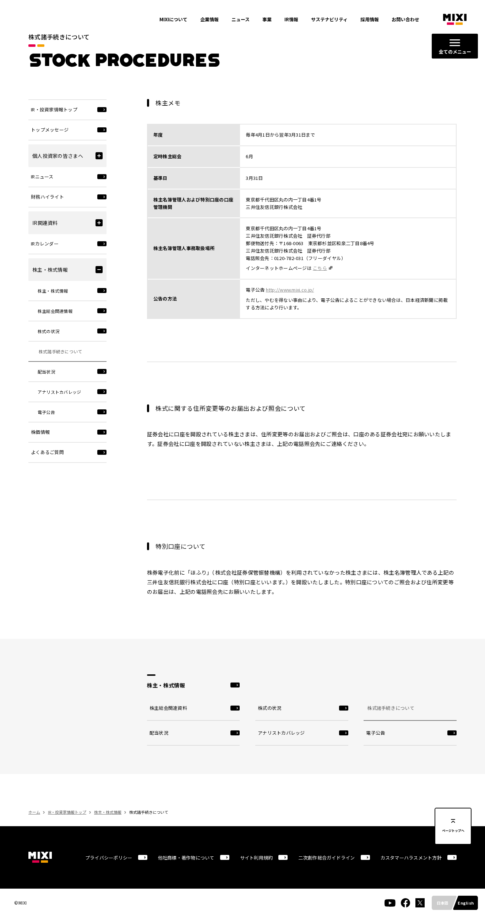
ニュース (240, 19)
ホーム (34, 812)
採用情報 (369, 19)
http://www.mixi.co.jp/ (290, 289)
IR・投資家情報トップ (67, 812)
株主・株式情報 (107, 812)
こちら (320, 268)
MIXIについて (173, 19)
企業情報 (209, 19)
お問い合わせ (405, 19)
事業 (267, 19)
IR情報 (291, 19)
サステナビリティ (329, 19)
